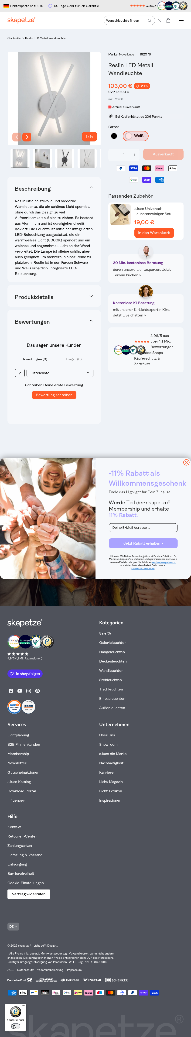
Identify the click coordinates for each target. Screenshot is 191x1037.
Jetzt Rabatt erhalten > (143, 543)
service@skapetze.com (164, 562)
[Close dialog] (186, 462)
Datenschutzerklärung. (143, 568)
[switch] (15, 1026)
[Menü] (23, 1006)
